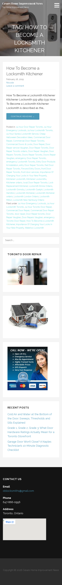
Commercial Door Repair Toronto (28, 141)
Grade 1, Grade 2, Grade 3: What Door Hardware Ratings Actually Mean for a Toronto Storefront (30, 432)
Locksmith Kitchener (25, 193)
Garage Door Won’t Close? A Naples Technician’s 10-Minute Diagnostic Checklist (29, 446)
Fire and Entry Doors (30, 168)
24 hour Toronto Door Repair (38, 207)
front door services (30, 172)
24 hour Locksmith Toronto (40, 130)
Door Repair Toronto (38, 148)
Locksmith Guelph (34, 189)
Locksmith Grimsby (15, 189)
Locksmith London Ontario (26, 196)
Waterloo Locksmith (34, 228)
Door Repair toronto (35, 214)
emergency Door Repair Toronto (30, 158)
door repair (20, 214)
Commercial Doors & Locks (19, 144)
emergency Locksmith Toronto (20, 162)
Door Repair (39, 144)
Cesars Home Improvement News (22, 3)
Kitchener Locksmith (15, 179)
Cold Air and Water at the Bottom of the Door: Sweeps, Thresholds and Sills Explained (29, 418)
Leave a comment (15, 86)
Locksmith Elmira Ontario (40, 186)
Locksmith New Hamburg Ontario (28, 200)
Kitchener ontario (14, 182)
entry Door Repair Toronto (31, 165)
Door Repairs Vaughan (32, 217)
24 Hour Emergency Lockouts (32, 203)
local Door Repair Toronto (35, 182)
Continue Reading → (23, 116)
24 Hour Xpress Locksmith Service (22, 134)
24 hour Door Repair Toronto (29, 127)
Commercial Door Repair (18, 210)
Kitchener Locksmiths (36, 179)
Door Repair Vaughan (38, 151)
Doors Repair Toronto (32, 155)
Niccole (10, 82)
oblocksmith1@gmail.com (18, 490)
